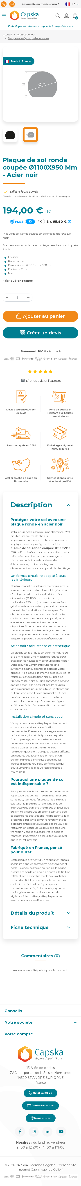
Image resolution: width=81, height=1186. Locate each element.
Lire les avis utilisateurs (43, 381)
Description (31, 505)
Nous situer (42, 1118)
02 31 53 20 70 (42, 1092)
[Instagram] (34, 1132)
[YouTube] (61, 1132)
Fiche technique (30, 927)
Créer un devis (44, 333)
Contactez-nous (42, 1105)
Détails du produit (32, 913)
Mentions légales (42, 1165)
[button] (4, 15)
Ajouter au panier (44, 316)
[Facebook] (20, 1132)
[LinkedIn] (47, 1132)
